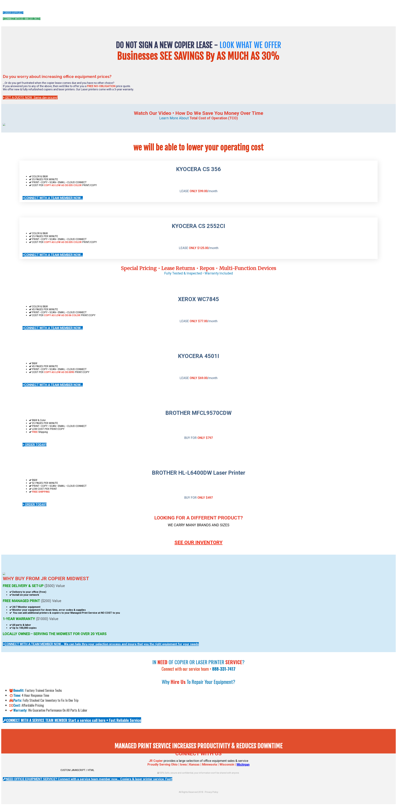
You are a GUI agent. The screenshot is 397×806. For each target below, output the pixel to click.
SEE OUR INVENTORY (198, 542)
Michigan (243, 764)
